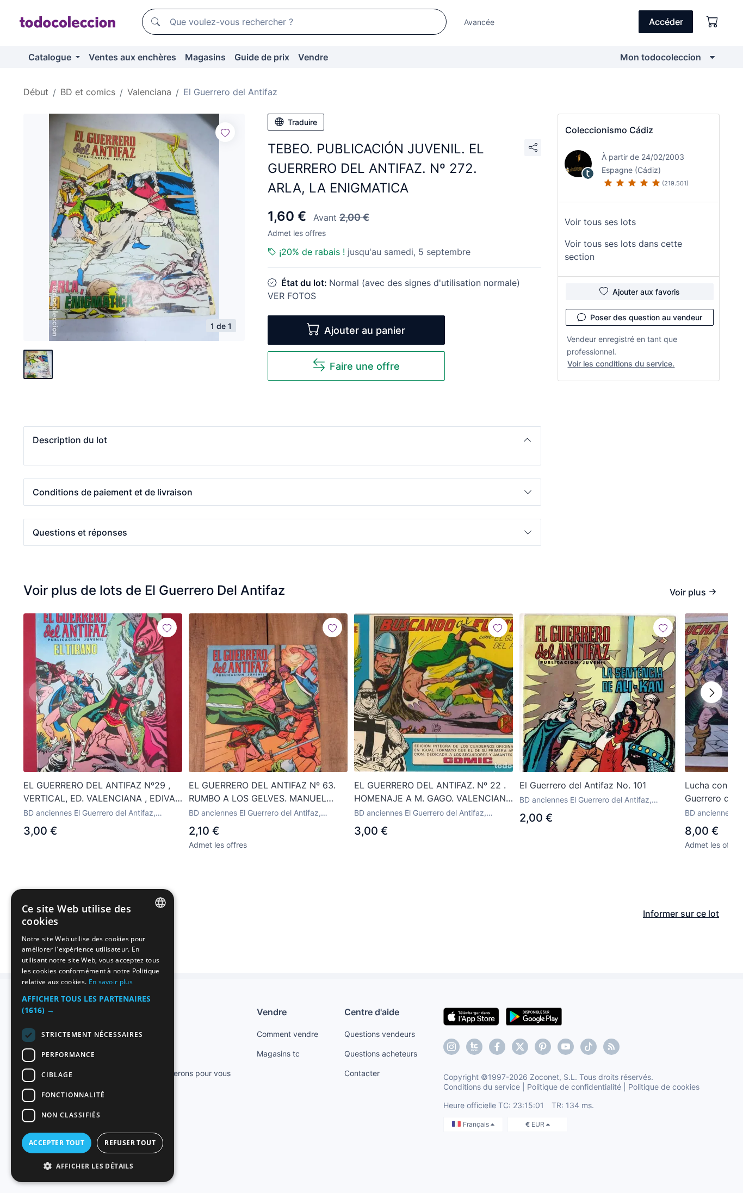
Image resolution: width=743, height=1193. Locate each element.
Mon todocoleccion (660, 57)
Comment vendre (287, 1034)
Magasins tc (278, 1053)
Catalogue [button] (50, 57)
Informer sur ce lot (681, 913)
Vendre (313, 57)
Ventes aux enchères (132, 57)
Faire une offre (365, 366)
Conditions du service (481, 1086)
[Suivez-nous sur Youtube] (566, 1047)
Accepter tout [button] (56, 1142)
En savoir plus (111, 981)
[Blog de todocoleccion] (611, 1047)
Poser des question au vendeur (646, 317)
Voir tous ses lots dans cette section (623, 250)
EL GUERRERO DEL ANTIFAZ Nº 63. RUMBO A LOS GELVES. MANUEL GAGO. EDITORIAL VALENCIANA (262, 792)
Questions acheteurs (380, 1053)
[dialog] (92, 1035)
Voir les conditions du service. (620, 363)
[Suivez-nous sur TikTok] (588, 1047)
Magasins (205, 57)
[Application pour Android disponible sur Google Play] (534, 1015)
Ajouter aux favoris (646, 291)
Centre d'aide (371, 1011)
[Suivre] (225, 132)
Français (477, 1124)
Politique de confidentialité (574, 1086)
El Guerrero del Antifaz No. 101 (582, 785)
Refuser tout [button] (130, 1142)
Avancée (479, 22)
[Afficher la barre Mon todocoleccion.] (712, 57)
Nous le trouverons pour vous (178, 1073)
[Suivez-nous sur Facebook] (497, 1047)
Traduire (302, 122)
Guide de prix (261, 57)
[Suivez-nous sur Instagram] (451, 1047)
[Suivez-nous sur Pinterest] (543, 1047)
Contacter (362, 1073)
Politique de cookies (663, 1086)
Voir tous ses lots (600, 221)
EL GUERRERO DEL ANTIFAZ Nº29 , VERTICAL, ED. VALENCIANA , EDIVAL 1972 (101, 792)
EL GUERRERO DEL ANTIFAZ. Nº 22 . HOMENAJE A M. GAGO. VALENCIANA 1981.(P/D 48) (433, 792)
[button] (282, 439)
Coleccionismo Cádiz (609, 130)
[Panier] (712, 22)
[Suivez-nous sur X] (520, 1047)
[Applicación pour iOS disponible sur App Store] (471, 1015)
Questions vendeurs (379, 1034)
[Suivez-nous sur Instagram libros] (474, 1047)
